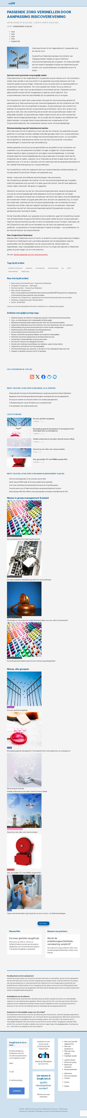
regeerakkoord (40, 268)
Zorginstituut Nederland (15, 268)
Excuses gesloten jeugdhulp (17, 710)
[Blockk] (11, 3)
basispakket (29, 268)
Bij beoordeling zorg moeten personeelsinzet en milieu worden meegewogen (37, 327)
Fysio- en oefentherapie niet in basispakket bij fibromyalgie (31, 320)
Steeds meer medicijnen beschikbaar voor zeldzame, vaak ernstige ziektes (37, 344)
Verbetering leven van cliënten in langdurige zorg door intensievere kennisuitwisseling (40, 318)
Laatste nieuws (69, 1060)
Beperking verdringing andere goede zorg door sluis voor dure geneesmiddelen (38, 322)
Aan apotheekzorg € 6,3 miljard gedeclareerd (23, 539)
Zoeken (66, 1086)
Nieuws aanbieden (70, 1069)
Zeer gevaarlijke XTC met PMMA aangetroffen (24, 873)
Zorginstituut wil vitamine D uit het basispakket (27, 346)
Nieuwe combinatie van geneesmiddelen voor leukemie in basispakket (35, 334)
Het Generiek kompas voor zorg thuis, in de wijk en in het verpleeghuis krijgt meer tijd (40, 349)
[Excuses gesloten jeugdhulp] (24, 688)
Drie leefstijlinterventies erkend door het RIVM (27, 332)
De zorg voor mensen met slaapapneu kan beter (27, 342)
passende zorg (25, 271)
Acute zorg (10, 870)
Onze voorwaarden (70, 1076)
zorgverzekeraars (53, 268)
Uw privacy (64, 1111)
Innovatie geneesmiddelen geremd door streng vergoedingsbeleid (31, 661)
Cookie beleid (54, 1111)
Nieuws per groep (70, 1062)
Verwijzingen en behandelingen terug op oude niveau (29, 339)
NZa (63, 268)
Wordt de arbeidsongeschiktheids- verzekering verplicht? (60, 941)
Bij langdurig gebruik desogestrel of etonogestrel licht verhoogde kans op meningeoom (38, 751)
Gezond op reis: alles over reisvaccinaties (22, 832)
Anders (9, 748)
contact (24, 1026)
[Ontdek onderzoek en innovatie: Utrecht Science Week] (24, 770)
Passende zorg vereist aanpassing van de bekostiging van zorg (32, 337)
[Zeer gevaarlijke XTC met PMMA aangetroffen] (24, 851)
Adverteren (68, 1073)
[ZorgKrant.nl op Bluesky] (49, 377)
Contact (67, 1078)
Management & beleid (22, 26)
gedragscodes (63, 1024)
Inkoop (69, 268)
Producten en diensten (15, 829)
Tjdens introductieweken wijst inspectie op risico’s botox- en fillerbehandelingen (36, 913)
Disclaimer (23, 1111)
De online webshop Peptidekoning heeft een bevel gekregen (29, 580)
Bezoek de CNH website (43, 1061)
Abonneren (17, 1091)
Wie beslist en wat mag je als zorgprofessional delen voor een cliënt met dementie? (37, 620)
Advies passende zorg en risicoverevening (31, 254)
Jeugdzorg (10, 707)
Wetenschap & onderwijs (15, 788)
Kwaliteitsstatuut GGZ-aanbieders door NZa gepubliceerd (31, 330)
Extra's (66, 1082)
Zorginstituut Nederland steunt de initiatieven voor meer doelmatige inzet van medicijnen (42, 325)
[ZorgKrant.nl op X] (37, 377)
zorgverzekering (13, 271)
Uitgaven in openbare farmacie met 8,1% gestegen (28, 351)
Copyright (31, 1111)
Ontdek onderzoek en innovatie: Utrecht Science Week (27, 791)
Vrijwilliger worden (70, 1056)
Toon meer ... (43, 923)
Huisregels (39, 1111)
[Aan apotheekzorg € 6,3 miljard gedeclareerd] (24, 517)
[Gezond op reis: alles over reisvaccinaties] (24, 810)
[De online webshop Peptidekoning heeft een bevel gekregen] (24, 558)
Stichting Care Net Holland (38, 1109)
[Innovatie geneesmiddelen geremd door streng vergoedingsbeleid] (24, 639)
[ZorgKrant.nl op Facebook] (43, 377)
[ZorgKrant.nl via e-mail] (54, 377)
